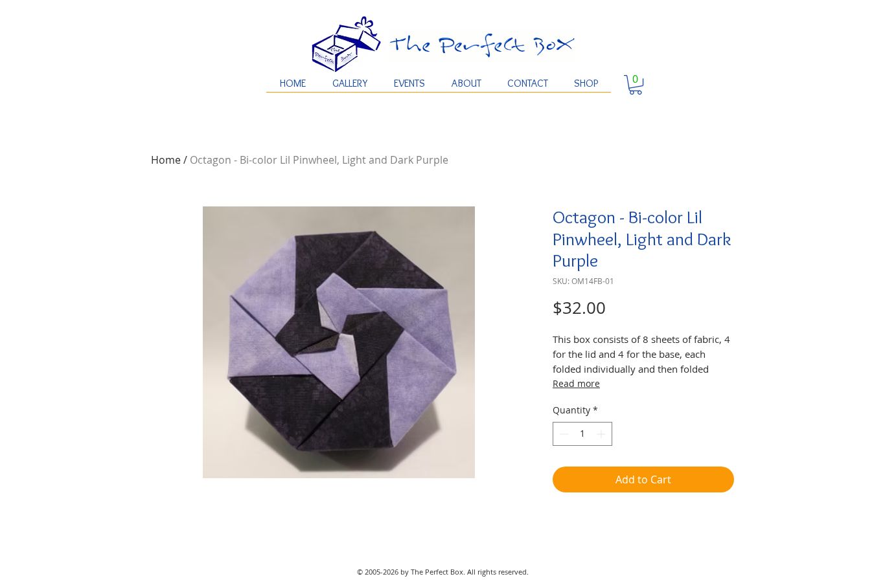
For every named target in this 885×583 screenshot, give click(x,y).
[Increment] (602, 434)
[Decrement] (563, 434)
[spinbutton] (582, 434)
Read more (576, 383)
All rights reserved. (498, 572)
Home (166, 160)
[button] (635, 84)
